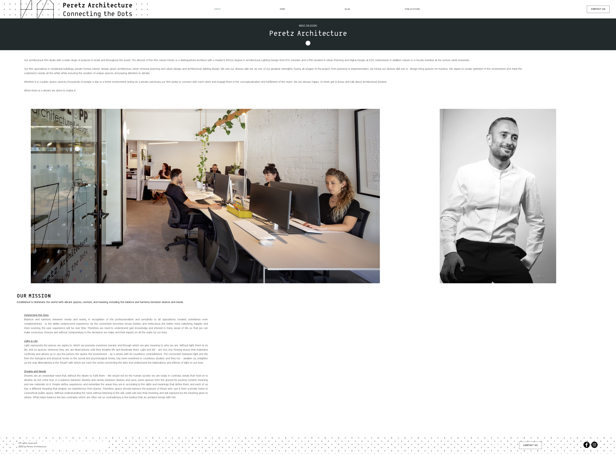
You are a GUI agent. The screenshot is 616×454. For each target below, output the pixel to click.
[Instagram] (594, 445)
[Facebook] (586, 445)
